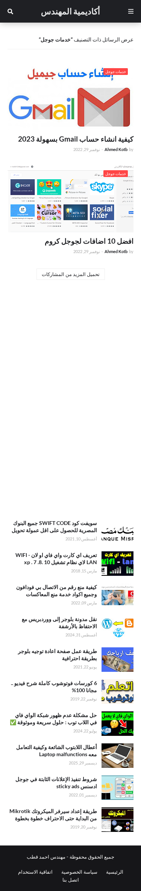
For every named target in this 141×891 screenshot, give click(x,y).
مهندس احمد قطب (46, 857)
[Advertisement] (70, 435)
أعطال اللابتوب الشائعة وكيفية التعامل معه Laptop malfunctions (56, 751)
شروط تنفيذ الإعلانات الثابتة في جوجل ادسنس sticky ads (56, 783)
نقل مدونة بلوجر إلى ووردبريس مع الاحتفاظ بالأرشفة (59, 623)
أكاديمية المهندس (70, 11)
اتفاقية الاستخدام (35, 872)
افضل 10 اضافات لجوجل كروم (89, 240)
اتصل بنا (70, 880)
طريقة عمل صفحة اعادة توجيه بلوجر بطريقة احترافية (57, 655)
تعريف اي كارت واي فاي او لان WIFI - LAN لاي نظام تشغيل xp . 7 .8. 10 (56, 559)
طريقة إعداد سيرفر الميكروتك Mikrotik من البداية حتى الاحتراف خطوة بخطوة (53, 815)
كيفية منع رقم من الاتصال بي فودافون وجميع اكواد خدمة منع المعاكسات (56, 591)
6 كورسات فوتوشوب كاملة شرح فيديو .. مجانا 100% (54, 687)
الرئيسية (114, 872)
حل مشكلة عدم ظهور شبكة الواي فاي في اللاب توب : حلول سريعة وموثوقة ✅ (53, 719)
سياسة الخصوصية (79, 872)
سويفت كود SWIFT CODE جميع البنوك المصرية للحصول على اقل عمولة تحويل (54, 527)
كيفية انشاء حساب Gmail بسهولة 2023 (75, 138)
